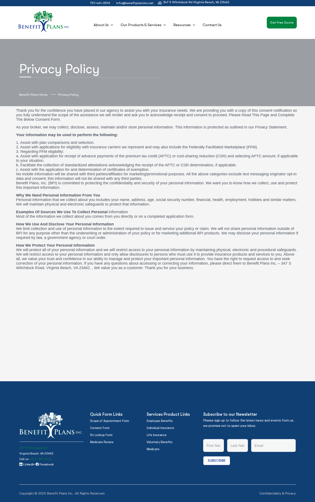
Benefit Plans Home (33, 95)
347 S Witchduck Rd (33, 448)
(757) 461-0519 (40, 459)
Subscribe (217, 461)
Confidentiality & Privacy (278, 493)
